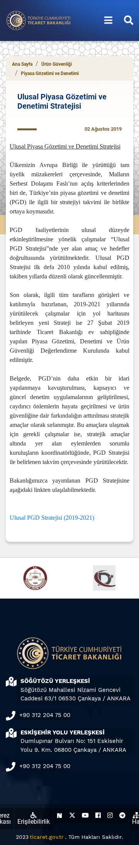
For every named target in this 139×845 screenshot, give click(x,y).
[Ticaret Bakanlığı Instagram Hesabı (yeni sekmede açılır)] (110, 815)
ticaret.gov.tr (47, 837)
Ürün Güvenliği (56, 64)
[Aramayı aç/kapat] (128, 20)
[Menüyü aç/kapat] (108, 20)
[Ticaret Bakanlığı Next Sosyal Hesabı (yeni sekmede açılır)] (59, 815)
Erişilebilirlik (33, 821)
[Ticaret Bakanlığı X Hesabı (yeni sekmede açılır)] (72, 815)
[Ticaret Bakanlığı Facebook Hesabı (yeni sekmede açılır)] (98, 815)
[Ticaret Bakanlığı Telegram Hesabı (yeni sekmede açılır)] (122, 815)
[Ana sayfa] (38, 20)
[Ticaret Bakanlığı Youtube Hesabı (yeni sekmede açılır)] (85, 815)
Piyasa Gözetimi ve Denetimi (50, 73)
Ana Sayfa (22, 64)
